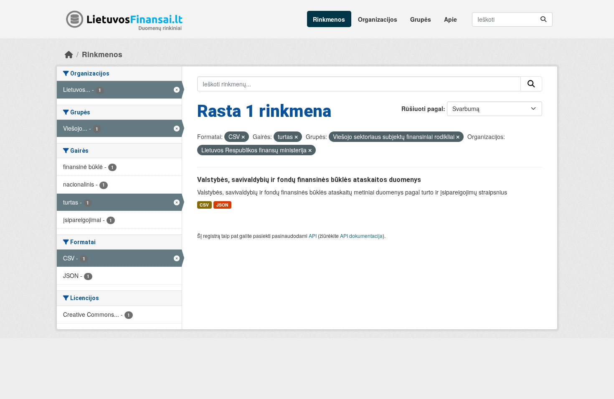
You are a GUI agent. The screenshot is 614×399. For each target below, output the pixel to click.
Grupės (420, 19)
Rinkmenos (329, 19)
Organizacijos (377, 19)
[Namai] (69, 54)
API (313, 235)
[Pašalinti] (243, 137)
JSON (222, 205)
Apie (450, 19)
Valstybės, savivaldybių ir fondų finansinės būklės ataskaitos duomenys (309, 180)
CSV (204, 205)
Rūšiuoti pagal (422, 108)
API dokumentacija (361, 235)
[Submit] (543, 19)
